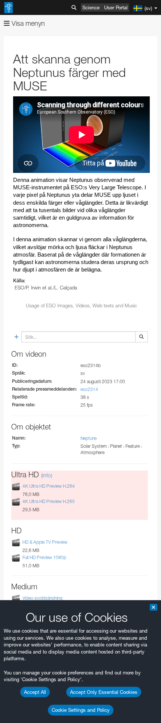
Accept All (35, 692)
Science (91, 7)
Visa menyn (27, 23)
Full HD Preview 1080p (44, 557)
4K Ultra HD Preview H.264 (48, 486)
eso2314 (89, 389)
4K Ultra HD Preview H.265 (48, 501)
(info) (46, 475)
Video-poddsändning (42, 598)
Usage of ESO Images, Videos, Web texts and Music (81, 305)
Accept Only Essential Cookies (103, 692)
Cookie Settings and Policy (81, 710)
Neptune (88, 438)
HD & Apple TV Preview (44, 542)
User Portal (116, 7)
